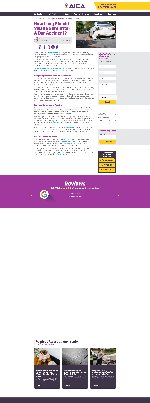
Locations (98, 14)
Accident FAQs (102, 114)
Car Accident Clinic (69, 141)
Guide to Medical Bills (103, 117)
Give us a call (60, 154)
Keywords (102, 134)
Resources (112, 14)
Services (65, 14)
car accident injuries (53, 53)
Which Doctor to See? (104, 121)
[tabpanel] (47, 368)
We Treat (52, 14)
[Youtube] (57, 47)
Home (35, 19)
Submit (107, 102)
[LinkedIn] (40, 47)
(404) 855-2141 (107, 5)
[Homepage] (75, 5)
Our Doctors (38, 14)
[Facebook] (44, 47)
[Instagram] (48, 47)
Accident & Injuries (81, 14)
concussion (70, 127)
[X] (53, 47)
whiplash (55, 123)
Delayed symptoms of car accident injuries (49, 68)
